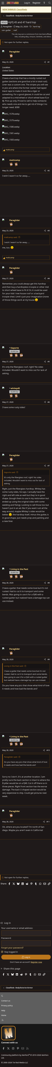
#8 (49, 583)
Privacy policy (7, 1005)
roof (15, 30)
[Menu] (3, 2)
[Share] (45, 62)
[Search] (49, 3)
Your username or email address (16, 928)
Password (6, 938)
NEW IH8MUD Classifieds (14, 9)
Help (3, 1010)
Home (3, 1015)
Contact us (5, 1000)
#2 (49, 170)
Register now (36, 962)
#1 (49, 62)
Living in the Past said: (13, 666)
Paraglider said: (11, 757)
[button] (25, 996)
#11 (48, 821)
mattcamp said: (10, 237)
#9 (49, 659)
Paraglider (7, 26)
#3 (49, 230)
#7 (49, 465)
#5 (49, 361)
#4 (49, 278)
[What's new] (44, 3)
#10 (48, 750)
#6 (49, 402)
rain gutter (6, 30)
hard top (36, 26)
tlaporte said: (9, 472)
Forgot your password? (12, 947)
